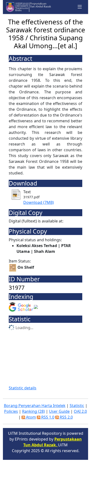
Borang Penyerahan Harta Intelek (35, 405)
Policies (11, 411)
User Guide (59, 411)
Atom (30, 417)
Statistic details (22, 388)
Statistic (77, 405)
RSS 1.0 (47, 417)
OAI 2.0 (80, 411)
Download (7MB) (38, 202)
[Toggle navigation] (79, 6)
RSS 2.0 (66, 417)
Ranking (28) (33, 411)
